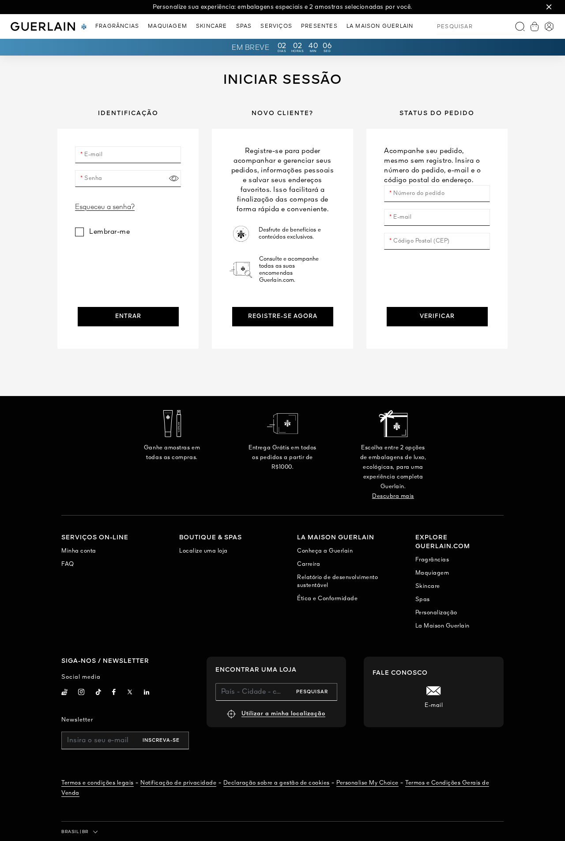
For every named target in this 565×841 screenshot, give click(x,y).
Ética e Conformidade (327, 599)
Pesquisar (312, 692)
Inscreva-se (161, 740)
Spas (422, 599)
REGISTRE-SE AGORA (282, 316)
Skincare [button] (211, 26)
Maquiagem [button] (167, 26)
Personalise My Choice (367, 783)
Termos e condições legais (97, 783)
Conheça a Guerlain (325, 551)
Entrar (128, 316)
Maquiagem (432, 573)
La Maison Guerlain (442, 626)
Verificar (437, 316)
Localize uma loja (203, 551)
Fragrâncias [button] (117, 26)
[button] (549, 7)
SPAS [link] (244, 26)
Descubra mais (393, 496)
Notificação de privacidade (178, 783)
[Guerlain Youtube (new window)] (64, 693)
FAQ (67, 564)
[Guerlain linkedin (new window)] (146, 693)
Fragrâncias (432, 560)
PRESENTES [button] (319, 26)
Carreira (308, 564)
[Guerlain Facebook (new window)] (114, 693)
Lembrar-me (109, 231)
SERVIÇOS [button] (276, 26)
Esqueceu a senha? (105, 207)
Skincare (427, 586)
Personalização (436, 613)
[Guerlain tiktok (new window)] (98, 693)
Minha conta (78, 551)
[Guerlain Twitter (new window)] (130, 693)
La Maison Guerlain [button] (380, 26)
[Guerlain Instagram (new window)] (81, 693)
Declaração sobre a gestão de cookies (276, 783)
